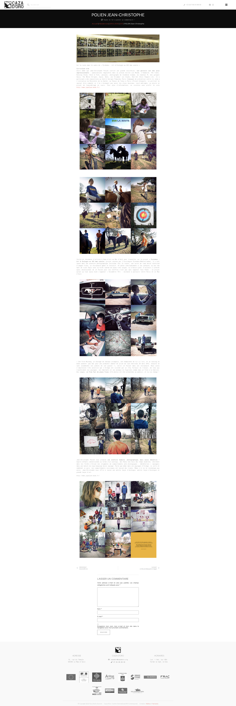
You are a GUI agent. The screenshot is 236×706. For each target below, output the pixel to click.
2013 (121, 24)
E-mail (100, 616)
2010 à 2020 (114, 24)
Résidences (103, 24)
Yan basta (155, 704)
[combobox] (38, 4)
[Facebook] (210, 5)
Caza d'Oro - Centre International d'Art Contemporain (121, 704)
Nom (99, 609)
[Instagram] (213, 5)
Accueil (95, 24)
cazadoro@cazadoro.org (119, 659)
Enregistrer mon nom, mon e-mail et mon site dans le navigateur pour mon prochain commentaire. (118, 626)
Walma (148, 704)
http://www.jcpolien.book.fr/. (88, 87)
